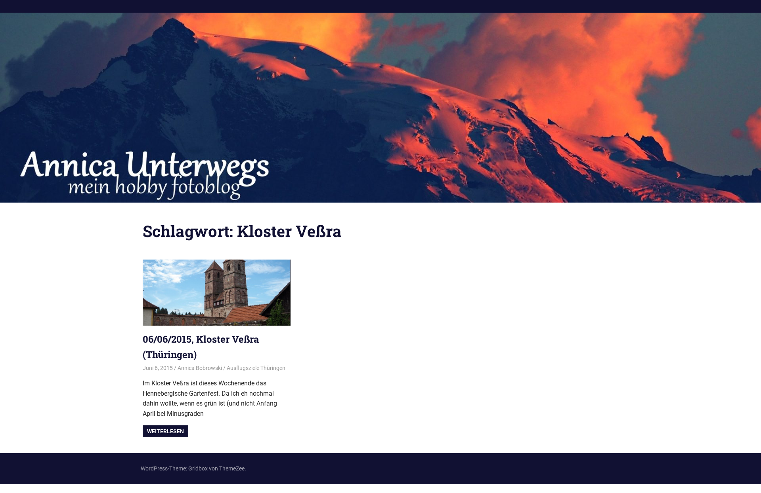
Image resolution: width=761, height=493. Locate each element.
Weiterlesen (165, 431)
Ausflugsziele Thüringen (256, 368)
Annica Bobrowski (200, 368)
